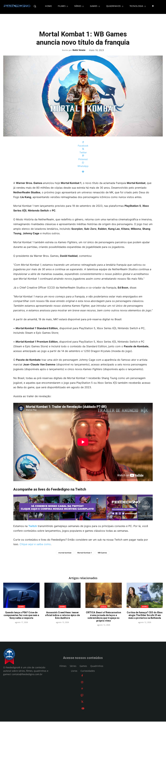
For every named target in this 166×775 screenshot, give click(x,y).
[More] (83, 171)
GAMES (21, 606)
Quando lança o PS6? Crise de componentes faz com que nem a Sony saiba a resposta (21, 615)
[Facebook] (82, 675)
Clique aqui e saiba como (35, 544)
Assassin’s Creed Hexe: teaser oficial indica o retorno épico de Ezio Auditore (62, 615)
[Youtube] (83, 708)
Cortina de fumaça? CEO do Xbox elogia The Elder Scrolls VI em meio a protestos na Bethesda (144, 615)
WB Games (102, 552)
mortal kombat (64, 552)
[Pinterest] (82, 688)
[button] (38, 6)
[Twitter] (82, 702)
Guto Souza (78, 50)
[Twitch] (82, 695)
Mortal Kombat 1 (84, 552)
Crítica (103, 606)
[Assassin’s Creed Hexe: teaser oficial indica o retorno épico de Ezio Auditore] (62, 595)
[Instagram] (82, 682)
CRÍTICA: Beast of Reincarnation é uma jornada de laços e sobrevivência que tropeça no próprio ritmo (103, 616)
